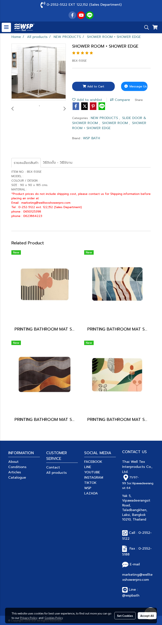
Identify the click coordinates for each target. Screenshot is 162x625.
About (13, 461)
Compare (121, 99)
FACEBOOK (93, 461)
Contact (53, 467)
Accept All (147, 615)
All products (56, 472)
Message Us (137, 86)
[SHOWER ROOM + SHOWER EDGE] (39, 72)
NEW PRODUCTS (105, 117)
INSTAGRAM (93, 477)
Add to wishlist (89, 99)
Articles (14, 472)
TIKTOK (90, 482)
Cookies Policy (54, 618)
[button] (145, 27)
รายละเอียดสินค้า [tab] (26, 162)
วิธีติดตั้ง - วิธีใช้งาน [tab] (57, 162)
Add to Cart (95, 86)
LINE (87, 467)
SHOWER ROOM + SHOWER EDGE (109, 125)
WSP (87, 488)
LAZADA (91, 493)
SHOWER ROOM (115, 123)
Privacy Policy (28, 618)
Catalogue (17, 477)
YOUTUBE (92, 472)
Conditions (17, 467)
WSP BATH (91, 138)
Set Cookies (125, 615)
